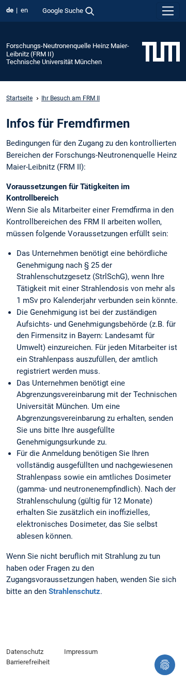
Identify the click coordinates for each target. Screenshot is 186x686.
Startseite (19, 98)
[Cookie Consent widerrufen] (164, 664)
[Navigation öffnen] (168, 11)
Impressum (81, 651)
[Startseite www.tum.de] (161, 51)
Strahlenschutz (74, 591)
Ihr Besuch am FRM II (70, 98)
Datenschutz (24, 651)
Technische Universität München (54, 62)
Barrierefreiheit (28, 662)
